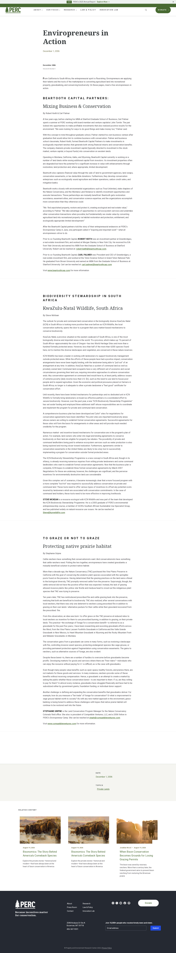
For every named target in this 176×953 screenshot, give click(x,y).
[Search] (146, 10)
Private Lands (103, 789)
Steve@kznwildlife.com (54, 512)
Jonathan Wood (125, 848)
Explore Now (102, 2)
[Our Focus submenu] (59, 10)
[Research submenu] (76, 10)
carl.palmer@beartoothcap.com (97, 264)
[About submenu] (42, 10)
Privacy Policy (107, 948)
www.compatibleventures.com (62, 723)
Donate (148, 903)
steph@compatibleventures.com (104, 718)
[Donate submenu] (168, 10)
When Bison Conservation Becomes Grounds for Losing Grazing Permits (136, 855)
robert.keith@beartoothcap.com (91, 249)
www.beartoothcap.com (59, 270)
